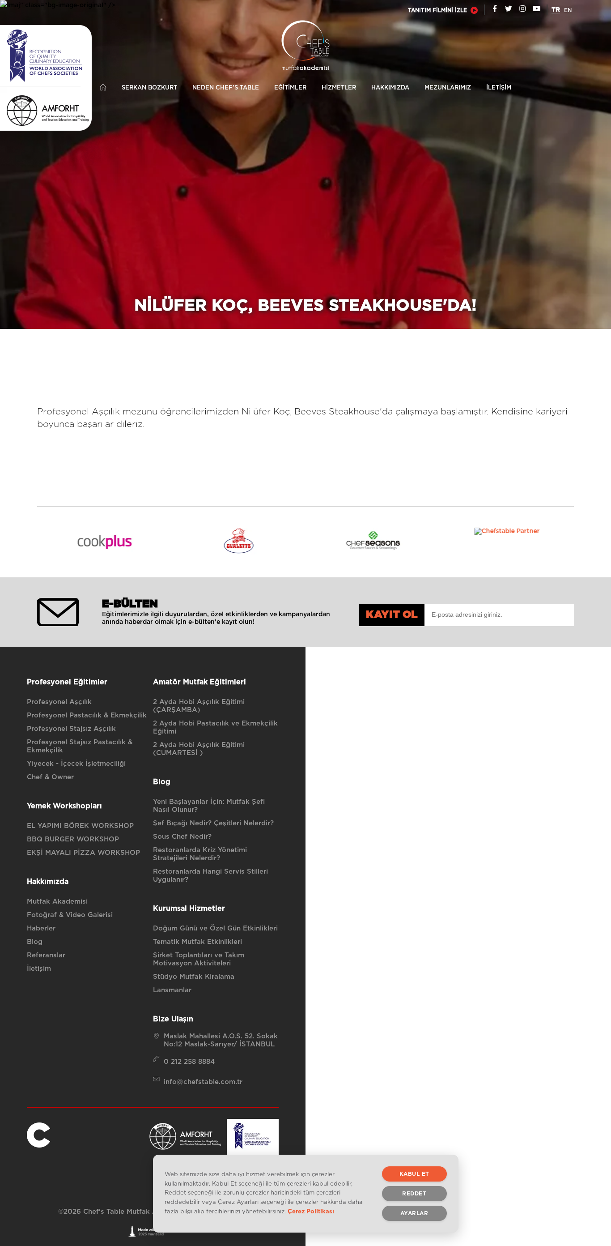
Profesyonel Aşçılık (59, 702)
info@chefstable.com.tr (203, 1082)
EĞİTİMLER (290, 88)
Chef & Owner (50, 777)
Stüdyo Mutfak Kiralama (193, 976)
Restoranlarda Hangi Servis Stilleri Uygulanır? (210, 875)
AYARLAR (414, 1213)
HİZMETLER (339, 88)
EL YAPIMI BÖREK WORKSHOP (80, 826)
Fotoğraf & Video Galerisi (70, 915)
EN (568, 10)
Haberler (41, 928)
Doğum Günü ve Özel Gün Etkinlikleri (215, 928)
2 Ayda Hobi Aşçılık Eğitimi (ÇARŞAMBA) (199, 706)
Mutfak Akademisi (57, 901)
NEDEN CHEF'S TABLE (225, 88)
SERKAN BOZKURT (149, 88)
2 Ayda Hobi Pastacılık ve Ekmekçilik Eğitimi (215, 727)
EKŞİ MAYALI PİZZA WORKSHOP (83, 852)
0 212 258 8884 (189, 1061)
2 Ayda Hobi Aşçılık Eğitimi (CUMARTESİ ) (199, 749)
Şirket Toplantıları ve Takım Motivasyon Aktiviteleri (198, 959)
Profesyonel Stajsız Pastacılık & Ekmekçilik (79, 746)
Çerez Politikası (311, 1212)
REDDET (414, 1193)
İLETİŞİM (498, 88)
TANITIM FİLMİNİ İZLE (437, 10)
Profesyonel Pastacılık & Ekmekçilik (87, 715)
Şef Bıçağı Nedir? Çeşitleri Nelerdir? (213, 823)
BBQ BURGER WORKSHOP (73, 839)
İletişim (39, 968)
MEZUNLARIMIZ (447, 88)
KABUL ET (414, 1174)
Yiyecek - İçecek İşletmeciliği (76, 763)
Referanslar (46, 955)
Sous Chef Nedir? (182, 836)
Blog (34, 942)
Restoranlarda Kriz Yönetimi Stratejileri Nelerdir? (200, 854)
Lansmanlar (172, 990)
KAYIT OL (392, 615)
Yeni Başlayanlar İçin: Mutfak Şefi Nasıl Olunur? (209, 805)
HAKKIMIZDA (390, 88)
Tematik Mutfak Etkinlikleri (197, 942)
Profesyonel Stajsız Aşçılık (71, 728)
